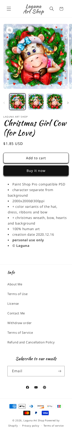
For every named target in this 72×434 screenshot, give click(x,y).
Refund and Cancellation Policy (31, 342)
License (13, 303)
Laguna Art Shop (33, 420)
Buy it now (36, 170)
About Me (14, 284)
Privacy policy (30, 425)
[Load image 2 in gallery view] (36, 101)
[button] (9, 9)
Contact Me (16, 313)
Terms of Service (20, 332)
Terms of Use (17, 294)
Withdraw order (19, 323)
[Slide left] (4, 103)
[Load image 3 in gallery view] (54, 101)
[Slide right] (68, 103)
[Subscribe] (59, 371)
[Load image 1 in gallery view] (17, 101)
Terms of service (54, 425)
